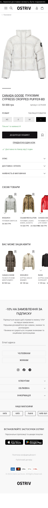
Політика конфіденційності (24, 455)
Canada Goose (13, 95)
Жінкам (24, 360)
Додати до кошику (20, 135)
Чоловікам (24, 353)
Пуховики (7, 15)
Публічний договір (24, 460)
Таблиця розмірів (37, 113)
